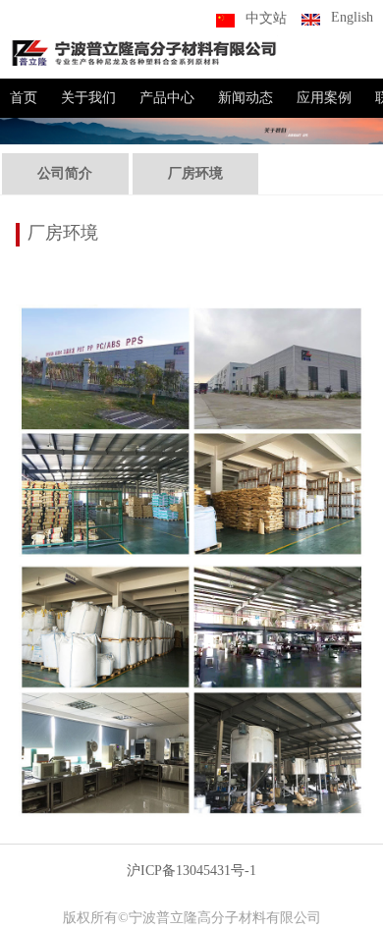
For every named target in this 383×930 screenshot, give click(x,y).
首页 (23, 97)
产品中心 (166, 97)
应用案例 (324, 97)
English (352, 17)
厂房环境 (195, 173)
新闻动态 (245, 97)
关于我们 (88, 97)
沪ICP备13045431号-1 (191, 870)
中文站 (266, 18)
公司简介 (64, 173)
